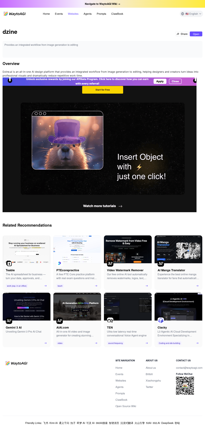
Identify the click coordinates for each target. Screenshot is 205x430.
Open (196, 34)
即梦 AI (81, 423)
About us (151, 368)
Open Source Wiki (125, 406)
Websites (73, 14)
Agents (88, 14)
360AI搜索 (102, 423)
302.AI (156, 423)
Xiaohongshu (153, 380)
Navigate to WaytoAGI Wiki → (102, 4)
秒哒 (177, 423)
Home (46, 14)
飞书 (45, 423)
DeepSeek (167, 423)
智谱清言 (114, 423)
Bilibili (149, 374)
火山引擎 (140, 423)
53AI (148, 423)
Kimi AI (53, 423)
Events (59, 14)
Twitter (149, 387)
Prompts (101, 14)
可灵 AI (90, 423)
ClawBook (117, 14)
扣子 (73, 423)
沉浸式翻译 (126, 423)
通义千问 (64, 423)
